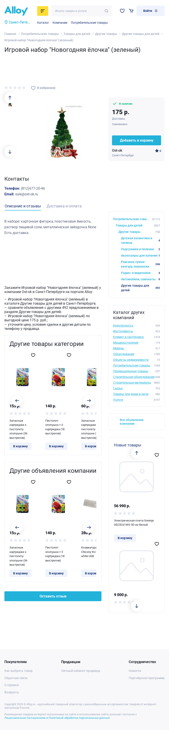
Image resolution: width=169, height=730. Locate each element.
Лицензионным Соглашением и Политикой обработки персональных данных (57, 717)
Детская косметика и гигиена (140, 240)
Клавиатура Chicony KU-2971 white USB (91, 552)
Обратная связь (16, 678)
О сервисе (11, 685)
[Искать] (106, 10)
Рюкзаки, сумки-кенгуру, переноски (140, 264)
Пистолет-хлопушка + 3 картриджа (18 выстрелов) (54, 427)
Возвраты (11, 692)
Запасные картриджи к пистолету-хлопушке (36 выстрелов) (18, 429)
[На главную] (19, 11)
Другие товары (106, 34)
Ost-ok (117, 150)
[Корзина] (131, 11)
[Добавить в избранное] (33, 355)
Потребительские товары (89, 22)
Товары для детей (77, 34)
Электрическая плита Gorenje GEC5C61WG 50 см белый (134, 523)
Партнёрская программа (147, 678)
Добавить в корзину (136, 140)
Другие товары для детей (140, 34)
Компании (60, 22)
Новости (135, 670)
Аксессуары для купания (140, 255)
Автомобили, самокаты (140, 279)
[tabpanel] (52, 227)
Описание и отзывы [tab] (23, 206)
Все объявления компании (131, 421)
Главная (10, 34)
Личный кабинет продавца (80, 670)
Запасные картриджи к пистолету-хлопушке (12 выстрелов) (90, 429)
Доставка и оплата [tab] (64, 206)
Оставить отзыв (53, 596)
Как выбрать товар (18, 670)
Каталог (43, 22)
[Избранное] (122, 11)
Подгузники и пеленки (140, 249)
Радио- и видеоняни (140, 273)
